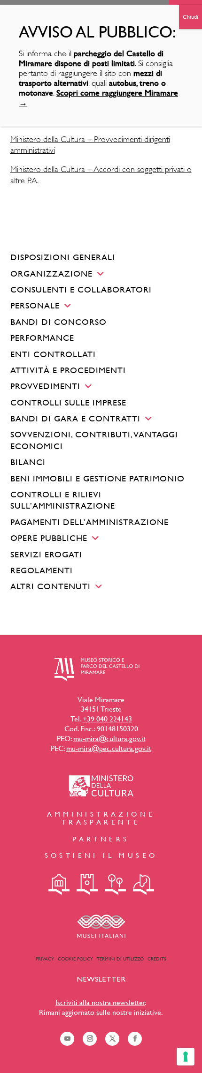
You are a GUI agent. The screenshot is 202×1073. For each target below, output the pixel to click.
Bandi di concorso (58, 322)
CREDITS (157, 958)
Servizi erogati (46, 554)
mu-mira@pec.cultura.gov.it (108, 748)
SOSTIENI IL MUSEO (101, 855)
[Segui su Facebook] (135, 1039)
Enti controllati (53, 354)
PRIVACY (45, 958)
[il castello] (87, 884)
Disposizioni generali (62, 257)
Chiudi (190, 17)
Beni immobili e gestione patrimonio (97, 478)
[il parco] (115, 884)
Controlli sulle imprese (68, 402)
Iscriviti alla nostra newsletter (100, 1002)
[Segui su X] (112, 1039)
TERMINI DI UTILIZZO (120, 958)
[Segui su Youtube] (67, 1039)
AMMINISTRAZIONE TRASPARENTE (101, 818)
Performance (42, 338)
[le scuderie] (143, 884)
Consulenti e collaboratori (81, 289)
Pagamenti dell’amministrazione (89, 522)
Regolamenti (41, 570)
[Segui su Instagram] (90, 1039)
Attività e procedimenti (68, 370)
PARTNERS (100, 839)
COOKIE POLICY (75, 958)
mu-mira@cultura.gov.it (109, 738)
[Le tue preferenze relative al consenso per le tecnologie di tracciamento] (185, 1056)
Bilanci (28, 462)
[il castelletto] (59, 884)
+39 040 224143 (107, 718)
